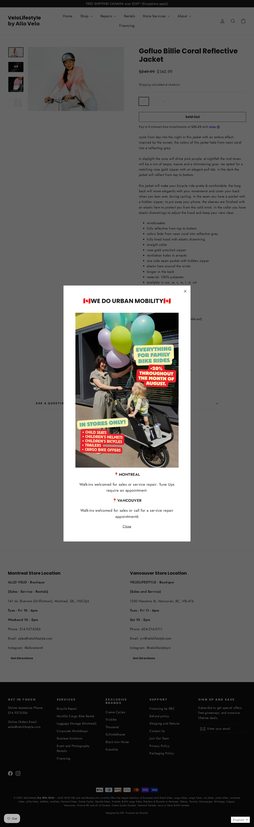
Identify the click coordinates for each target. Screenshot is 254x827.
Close (127, 526)
